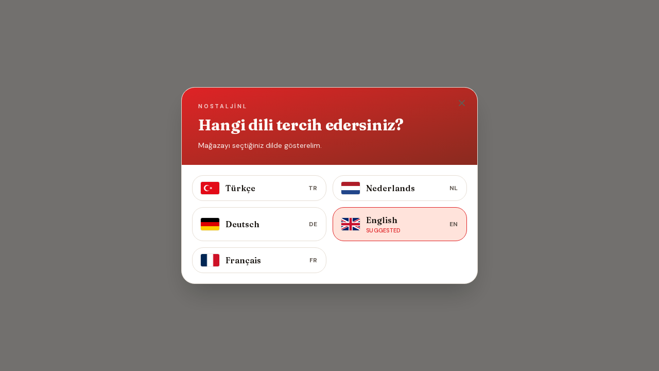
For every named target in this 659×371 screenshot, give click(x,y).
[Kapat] (462, 103)
